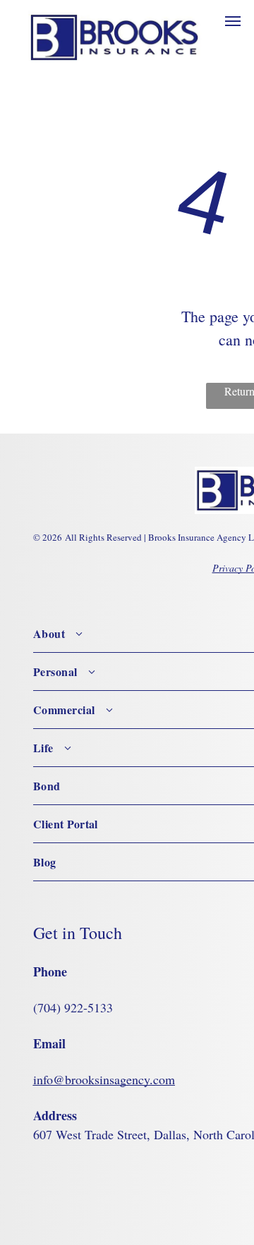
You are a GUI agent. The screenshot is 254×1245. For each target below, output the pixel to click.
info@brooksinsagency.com (104, 1079)
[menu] (233, 21)
